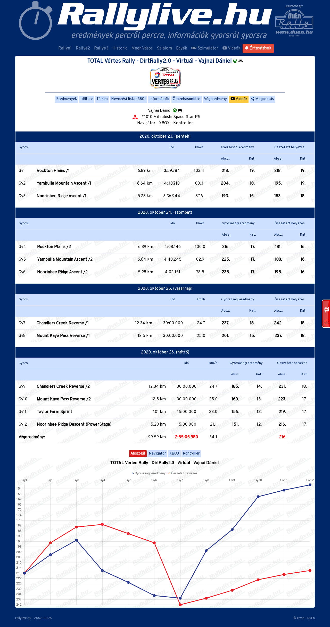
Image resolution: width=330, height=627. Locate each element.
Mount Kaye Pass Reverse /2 (64, 399)
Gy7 (22, 323)
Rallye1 (65, 48)
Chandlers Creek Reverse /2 (63, 386)
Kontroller (191, 453)
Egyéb (181, 48)
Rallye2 (83, 48)
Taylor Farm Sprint (54, 412)
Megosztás (264, 99)
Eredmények (66, 99)
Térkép (102, 99)
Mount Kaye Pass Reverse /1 (63, 336)
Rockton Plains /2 (54, 247)
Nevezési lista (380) (128, 99)
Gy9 (22, 386)
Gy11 (22, 412)
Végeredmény (215, 99)
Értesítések (260, 48)
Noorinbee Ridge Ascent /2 (62, 272)
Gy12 (23, 424)
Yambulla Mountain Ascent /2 (65, 259)
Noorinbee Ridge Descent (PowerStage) (74, 424)
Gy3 (22, 196)
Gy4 (22, 247)
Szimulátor (207, 48)
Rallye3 (101, 48)
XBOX (174, 453)
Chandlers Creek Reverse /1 (63, 323)
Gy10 (23, 399)
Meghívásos (142, 48)
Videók (234, 48)
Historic (119, 48)
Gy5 (22, 259)
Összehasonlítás (187, 99)
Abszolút (137, 453)
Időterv (86, 99)
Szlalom (164, 48)
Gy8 (22, 336)
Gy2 (22, 183)
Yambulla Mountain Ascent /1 (64, 183)
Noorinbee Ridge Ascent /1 (61, 196)
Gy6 (22, 272)
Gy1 (22, 171)
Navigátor (157, 453)
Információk (159, 99)
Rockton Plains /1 (53, 171)
